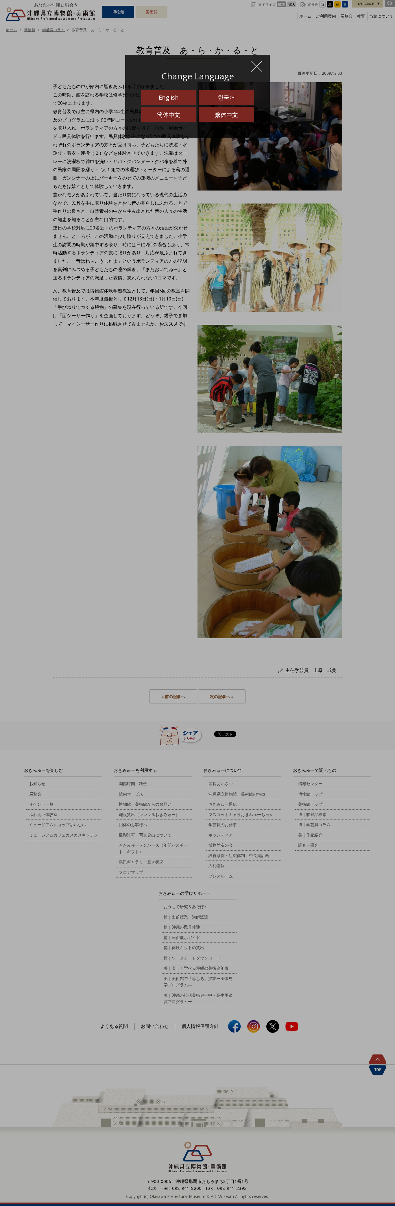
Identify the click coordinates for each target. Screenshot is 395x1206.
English (169, 97)
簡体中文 (168, 115)
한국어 (226, 97)
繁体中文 (226, 115)
